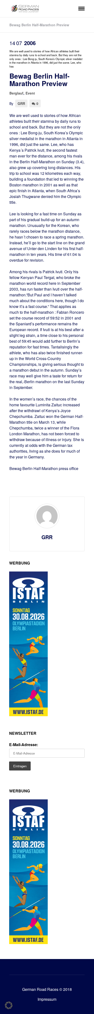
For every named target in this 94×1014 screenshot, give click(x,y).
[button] (8, 1005)
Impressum (47, 999)
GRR (21, 103)
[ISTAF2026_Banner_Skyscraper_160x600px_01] (28, 714)
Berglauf (16, 93)
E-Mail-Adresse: (23, 744)
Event (30, 93)
